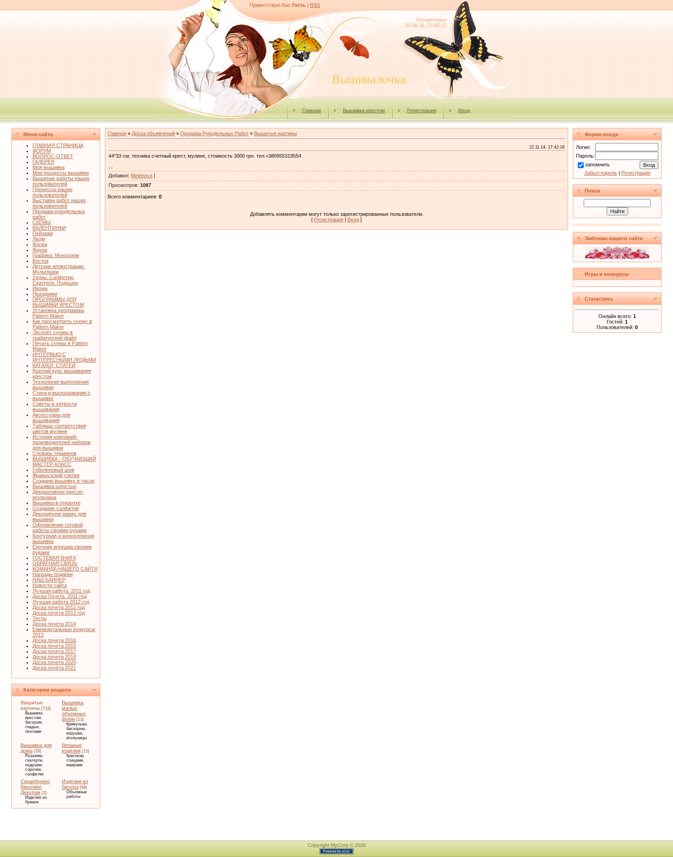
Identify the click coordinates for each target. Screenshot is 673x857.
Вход (464, 110)
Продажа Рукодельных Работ (214, 133)
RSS (315, 5)
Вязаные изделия (72, 747)
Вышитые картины (32, 705)
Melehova (141, 175)
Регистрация (421, 110)
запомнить (597, 164)
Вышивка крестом (364, 110)
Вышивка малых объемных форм (74, 711)
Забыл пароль (600, 173)
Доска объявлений (153, 133)
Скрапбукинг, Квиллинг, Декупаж (36, 787)
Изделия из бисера (75, 784)
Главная (311, 110)
